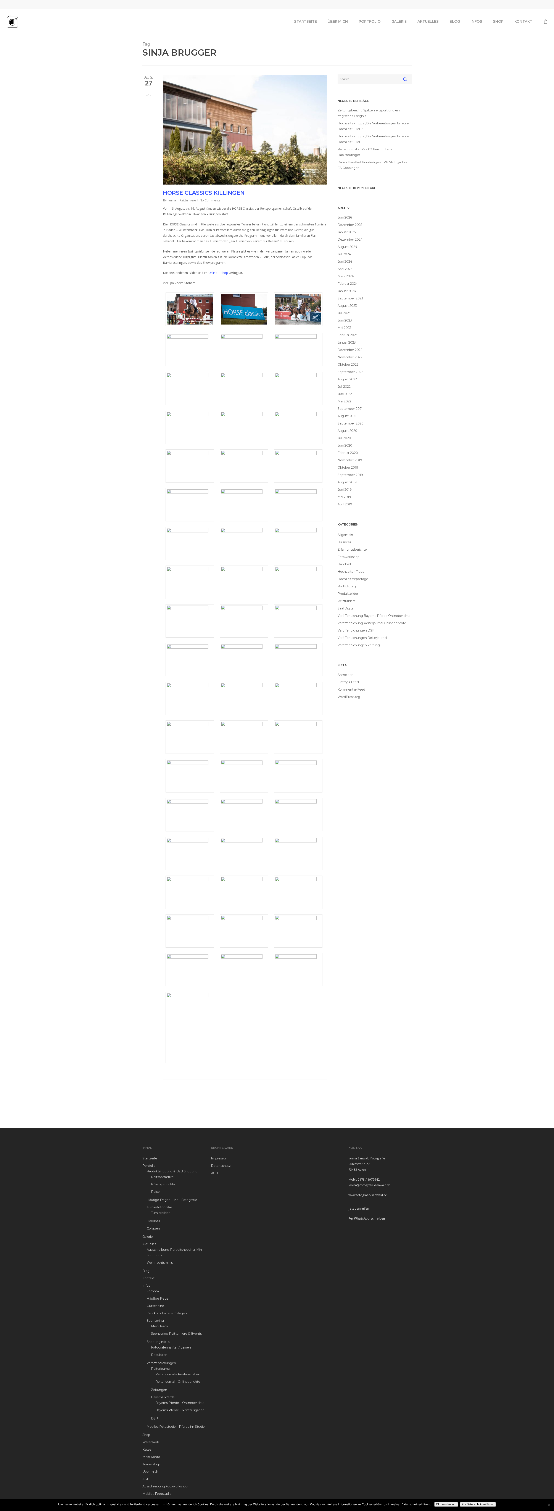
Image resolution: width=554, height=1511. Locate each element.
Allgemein (345, 535)
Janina (171, 200)
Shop (146, 1435)
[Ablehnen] (548, 1505)
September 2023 (350, 298)
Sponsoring (155, 1321)
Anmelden (345, 675)
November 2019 (350, 460)
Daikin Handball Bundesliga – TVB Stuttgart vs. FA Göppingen (373, 165)
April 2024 (345, 269)
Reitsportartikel (162, 1177)
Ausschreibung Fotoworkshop (165, 1486)
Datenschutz (221, 1166)
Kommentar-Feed (351, 689)
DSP (154, 1418)
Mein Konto (151, 1457)
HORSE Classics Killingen (204, 192)
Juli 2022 (344, 387)
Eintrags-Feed (348, 682)
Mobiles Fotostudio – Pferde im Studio (176, 1427)
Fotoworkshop (348, 557)
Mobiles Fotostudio (156, 1494)
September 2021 (350, 409)
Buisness (344, 542)
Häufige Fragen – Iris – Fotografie (172, 1200)
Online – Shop (218, 273)
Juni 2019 (345, 490)
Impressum (220, 1158)
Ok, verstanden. (446, 1504)
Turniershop (151, 1464)
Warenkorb (150, 1442)
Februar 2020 (348, 453)
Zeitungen (159, 1390)
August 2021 (347, 416)
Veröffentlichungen (161, 1363)
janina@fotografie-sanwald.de (369, 1185)
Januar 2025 (347, 232)
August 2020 (347, 431)
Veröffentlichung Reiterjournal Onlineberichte (372, 623)
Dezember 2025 (350, 225)
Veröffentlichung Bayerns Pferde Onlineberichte (374, 616)
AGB (145, 1479)
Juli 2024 (344, 254)
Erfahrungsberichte (352, 549)
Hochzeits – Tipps (351, 572)
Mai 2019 (344, 497)
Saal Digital (346, 608)
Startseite (149, 1158)
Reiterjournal (160, 1369)
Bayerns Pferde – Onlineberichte (180, 1403)
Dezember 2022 (350, 350)
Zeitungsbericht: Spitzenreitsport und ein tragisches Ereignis (369, 113)
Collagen (153, 1228)
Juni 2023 (345, 320)
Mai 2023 (344, 328)
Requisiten (159, 1355)
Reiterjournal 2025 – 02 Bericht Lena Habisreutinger (365, 152)
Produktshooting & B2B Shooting (172, 1171)
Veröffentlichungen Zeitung (359, 645)
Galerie (147, 1237)
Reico (155, 1192)
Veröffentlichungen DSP (356, 630)
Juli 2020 (344, 438)
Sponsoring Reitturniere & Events (176, 1334)
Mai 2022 (344, 401)
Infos (146, 1286)
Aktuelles (149, 1244)
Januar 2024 (347, 291)
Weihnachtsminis (160, 1263)
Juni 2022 (345, 394)
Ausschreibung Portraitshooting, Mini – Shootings (176, 1252)
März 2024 (346, 276)
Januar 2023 (347, 342)
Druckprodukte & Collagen (167, 1313)
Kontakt (148, 1278)
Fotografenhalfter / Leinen (171, 1347)
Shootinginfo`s (158, 1342)
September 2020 (351, 423)
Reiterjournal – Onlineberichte (177, 1382)
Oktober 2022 (348, 364)
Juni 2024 (345, 262)
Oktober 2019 (348, 467)
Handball (344, 564)
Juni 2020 (345, 445)
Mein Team (159, 1326)
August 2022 (347, 379)
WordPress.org (349, 697)
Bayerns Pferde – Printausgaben (180, 1410)
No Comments (210, 200)
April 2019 (345, 504)
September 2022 (350, 372)
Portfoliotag (347, 586)
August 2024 (347, 247)
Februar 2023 (348, 335)
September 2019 (350, 475)
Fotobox (153, 1291)
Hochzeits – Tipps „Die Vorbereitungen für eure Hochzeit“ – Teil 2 (373, 126)
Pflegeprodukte (163, 1184)
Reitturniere (188, 200)
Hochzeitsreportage (353, 579)
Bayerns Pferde (163, 1397)
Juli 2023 (344, 313)
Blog (146, 1271)
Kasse (146, 1450)
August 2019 (347, 482)
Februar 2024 (348, 284)
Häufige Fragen (159, 1298)
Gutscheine (155, 1306)
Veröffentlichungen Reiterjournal (362, 638)
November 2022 (350, 357)
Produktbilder (348, 594)
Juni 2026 (345, 217)
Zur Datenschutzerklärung (478, 1504)
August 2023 (347, 306)
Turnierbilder (160, 1213)
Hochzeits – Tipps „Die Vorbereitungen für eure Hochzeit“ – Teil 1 (373, 139)
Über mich (150, 1472)
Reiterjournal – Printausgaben (177, 1374)
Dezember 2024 (350, 239)
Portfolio (148, 1166)
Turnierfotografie (159, 1207)
